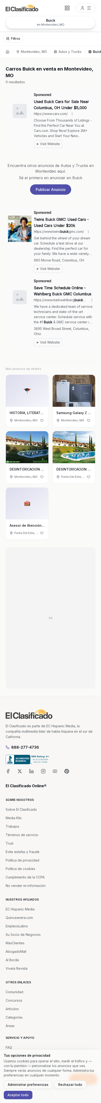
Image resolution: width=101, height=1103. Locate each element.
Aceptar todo (18, 1095)
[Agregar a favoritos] (42, 420)
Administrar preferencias (28, 1085)
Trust (9, 843)
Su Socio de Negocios (23, 935)
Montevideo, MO (34, 52)
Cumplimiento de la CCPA (25, 877)
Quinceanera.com (19, 918)
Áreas (10, 1026)
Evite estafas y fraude (22, 852)
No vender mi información (26, 886)
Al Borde (12, 960)
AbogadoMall (16, 951)
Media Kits (14, 818)
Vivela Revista (16, 968)
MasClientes (15, 943)
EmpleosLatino (17, 926)
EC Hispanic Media (20, 909)
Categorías (14, 1017)
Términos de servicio (22, 835)
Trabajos (12, 826)
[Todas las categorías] (67, 8)
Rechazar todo (70, 1085)
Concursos (14, 1000)
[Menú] (85, 8)
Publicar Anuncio (51, 189)
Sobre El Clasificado (21, 809)
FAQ (9, 1047)
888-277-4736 (25, 747)
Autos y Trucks (70, 52)
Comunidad (14, 992)
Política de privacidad (22, 860)
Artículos (12, 1009)
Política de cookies (20, 869)
